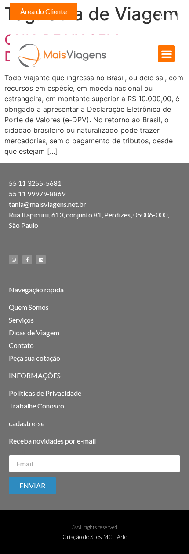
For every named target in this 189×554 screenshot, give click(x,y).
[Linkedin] (41, 259)
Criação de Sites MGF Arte (94, 536)
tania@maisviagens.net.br (47, 204)
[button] (43, 11)
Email (17, 451)
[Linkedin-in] (173, 17)
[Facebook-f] (160, 17)
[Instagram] (147, 17)
